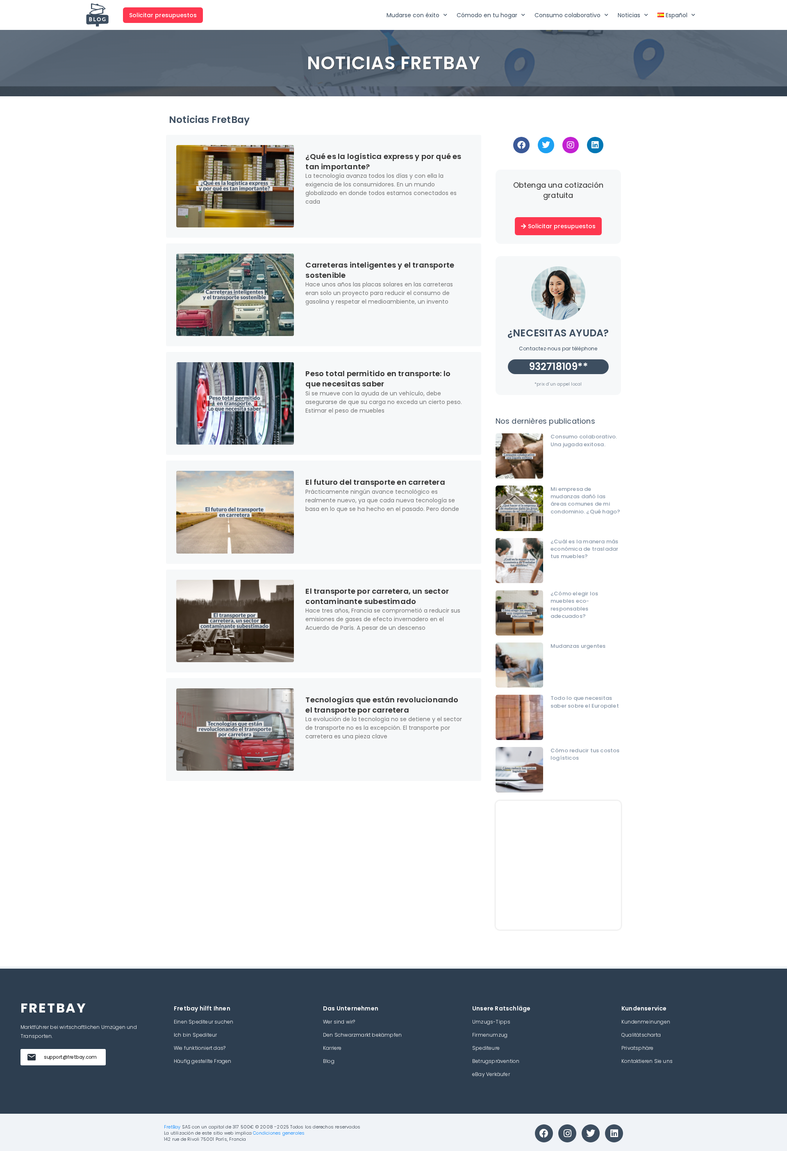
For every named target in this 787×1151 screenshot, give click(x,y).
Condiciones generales (279, 1133)
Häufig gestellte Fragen (203, 1061)
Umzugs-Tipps (491, 1021)
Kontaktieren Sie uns (647, 1061)
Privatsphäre (637, 1047)
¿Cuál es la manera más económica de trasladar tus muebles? (584, 549)
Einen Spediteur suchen (203, 1021)
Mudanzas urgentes (577, 646)
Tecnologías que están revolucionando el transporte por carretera (381, 705)
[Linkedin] (595, 145)
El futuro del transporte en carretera (375, 482)
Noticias (629, 15)
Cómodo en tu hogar (487, 15)
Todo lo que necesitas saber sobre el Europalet (584, 701)
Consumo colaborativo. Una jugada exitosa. (583, 440)
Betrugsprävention (495, 1061)
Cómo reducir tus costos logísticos (585, 754)
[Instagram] (570, 145)
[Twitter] (546, 145)
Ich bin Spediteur (195, 1034)
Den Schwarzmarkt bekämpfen (362, 1034)
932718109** (558, 366)
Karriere (332, 1047)
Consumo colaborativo (567, 15)
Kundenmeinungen (645, 1021)
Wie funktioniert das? (199, 1047)
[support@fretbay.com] (31, 1057)
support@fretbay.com (70, 1056)
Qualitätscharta (641, 1034)
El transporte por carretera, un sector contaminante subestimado (377, 596)
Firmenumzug (489, 1034)
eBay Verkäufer (491, 1074)
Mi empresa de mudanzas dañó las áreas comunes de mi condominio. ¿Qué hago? (585, 500)
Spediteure (486, 1047)
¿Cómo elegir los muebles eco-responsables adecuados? (574, 605)
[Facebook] (521, 145)
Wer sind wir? (339, 1021)
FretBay (172, 1127)
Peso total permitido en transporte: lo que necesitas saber (377, 378)
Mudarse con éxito (413, 15)
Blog (328, 1061)
